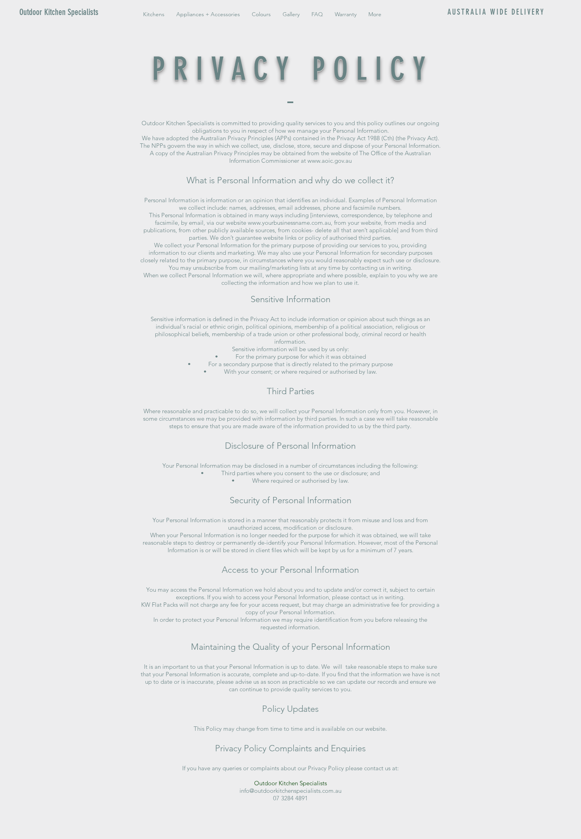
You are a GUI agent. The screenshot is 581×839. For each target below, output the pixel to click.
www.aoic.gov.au (329, 160)
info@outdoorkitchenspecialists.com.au (290, 790)
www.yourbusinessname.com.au (289, 222)
